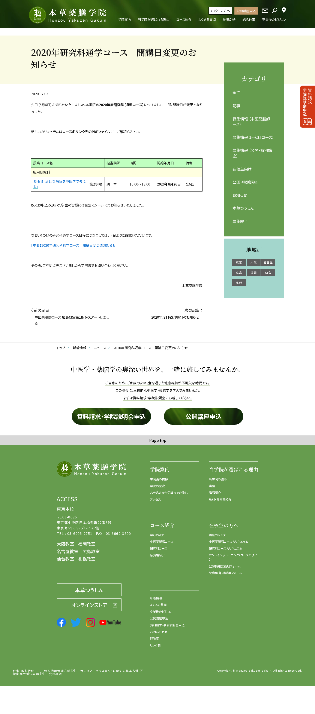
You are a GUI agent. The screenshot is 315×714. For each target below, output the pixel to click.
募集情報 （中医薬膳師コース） (253, 121)
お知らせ (239, 195)
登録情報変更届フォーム (224, 566)
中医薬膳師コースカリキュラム (228, 541)
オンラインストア (89, 605)
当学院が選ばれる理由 (233, 469)
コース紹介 (162, 525)
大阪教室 (65, 544)
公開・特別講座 (245, 182)
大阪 (253, 262)
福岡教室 (86, 544)
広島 (239, 272)
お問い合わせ (158, 632)
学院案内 (160, 469)
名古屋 (268, 262)
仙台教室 (65, 559)
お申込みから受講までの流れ (169, 492)
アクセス (155, 499)
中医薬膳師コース (161, 541)
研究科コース (158, 548)
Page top (157, 440)
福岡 (253, 272)
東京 (239, 262)
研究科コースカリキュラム (225, 548)
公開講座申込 (246, 11)
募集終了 (240, 221)
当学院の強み (218, 479)
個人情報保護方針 (57, 670)
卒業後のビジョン (161, 611)
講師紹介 (215, 492)
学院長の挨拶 (159, 479)
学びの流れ (157, 535)
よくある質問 (158, 605)
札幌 (239, 283)
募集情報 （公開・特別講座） (252, 152)
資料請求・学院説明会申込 (111, 416)
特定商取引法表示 (26, 673)
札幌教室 (86, 559)
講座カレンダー (219, 535)
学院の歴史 (157, 486)
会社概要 (55, 673)
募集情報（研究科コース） (253, 137)
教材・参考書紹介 (220, 499)
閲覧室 (154, 638)
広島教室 (91, 551)
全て (236, 92)
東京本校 (65, 509)
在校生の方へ (220, 10)
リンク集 (155, 645)
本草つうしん (243, 208)
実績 (212, 486)
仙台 (268, 272)
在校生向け (242, 169)
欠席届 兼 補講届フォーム (225, 573)
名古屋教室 (67, 551)
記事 (236, 105)
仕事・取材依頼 (23, 670)
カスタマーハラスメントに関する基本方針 (109, 670)
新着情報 (156, 598)
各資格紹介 (157, 555)
